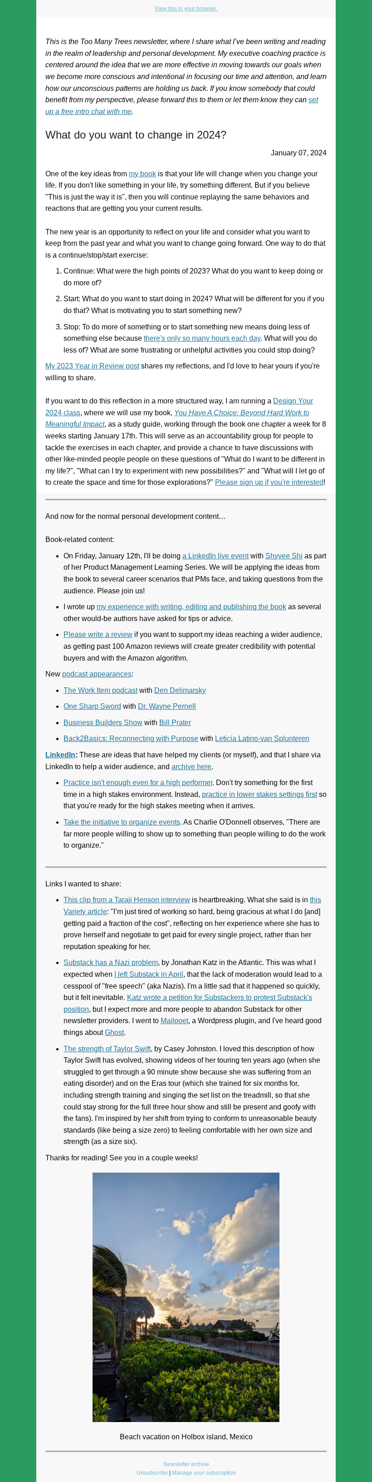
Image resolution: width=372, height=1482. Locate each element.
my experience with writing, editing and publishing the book (191, 607)
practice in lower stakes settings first (259, 794)
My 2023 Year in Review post (92, 366)
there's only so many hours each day (202, 338)
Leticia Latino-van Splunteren (262, 738)
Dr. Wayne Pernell (167, 706)
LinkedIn (60, 755)
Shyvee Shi (284, 556)
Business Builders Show (103, 722)
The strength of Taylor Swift (107, 1049)
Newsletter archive (186, 1464)
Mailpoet (174, 1020)
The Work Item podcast (100, 690)
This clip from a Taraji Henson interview (127, 900)
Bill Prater (175, 722)
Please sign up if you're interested (269, 482)
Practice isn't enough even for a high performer (138, 782)
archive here (191, 767)
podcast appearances (97, 674)
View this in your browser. (186, 8)
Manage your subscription (204, 1473)
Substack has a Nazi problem (111, 962)
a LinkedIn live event (215, 556)
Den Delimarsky (180, 690)
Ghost (114, 1032)
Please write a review (98, 634)
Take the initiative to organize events (122, 822)
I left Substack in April (148, 974)
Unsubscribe (152, 1473)
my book (142, 174)
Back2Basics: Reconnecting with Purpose (131, 738)
